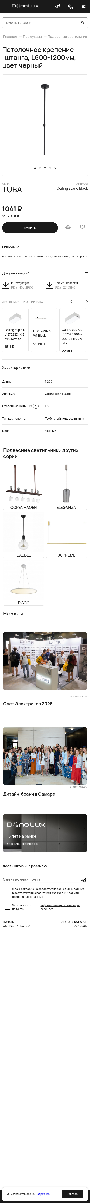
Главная (10, 36)
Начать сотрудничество (16, 924)
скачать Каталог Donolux (74, 924)
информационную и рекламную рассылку (60, 907)
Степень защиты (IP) (19, 406)
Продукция (32, 36)
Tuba (12, 189)
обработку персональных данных (61, 889)
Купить (30, 228)
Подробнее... (44, 1194)
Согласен (73, 1194)
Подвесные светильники (68, 36)
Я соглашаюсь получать (46, 907)
